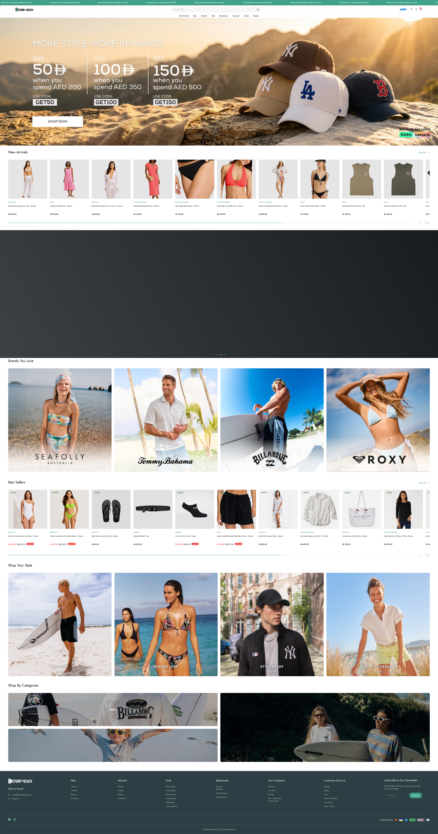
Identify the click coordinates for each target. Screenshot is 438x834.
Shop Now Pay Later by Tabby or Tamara (108, 2)
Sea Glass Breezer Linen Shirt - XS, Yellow (314, 536)
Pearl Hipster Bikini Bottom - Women (187, 206)
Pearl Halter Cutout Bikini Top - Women (230, 206)
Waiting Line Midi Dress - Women (61, 206)
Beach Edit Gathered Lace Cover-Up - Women (107, 206)
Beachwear (223, 16)
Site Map (271, 794)
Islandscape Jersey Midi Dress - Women (146, 206)
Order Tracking (329, 806)
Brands (256, 16)
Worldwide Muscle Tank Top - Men (353, 206)
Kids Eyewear (170, 802)
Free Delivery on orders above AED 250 (60, 2)
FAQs (326, 794)
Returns (326, 790)
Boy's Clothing (171, 787)
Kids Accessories (171, 806)
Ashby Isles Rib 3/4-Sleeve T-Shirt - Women (398, 536)
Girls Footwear (171, 798)
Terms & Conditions (330, 798)
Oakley (136, 532)
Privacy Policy (328, 802)
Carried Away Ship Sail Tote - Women (354, 536)
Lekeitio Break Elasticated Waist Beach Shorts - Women (235, 536)
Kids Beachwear (221, 797)
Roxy (52, 202)
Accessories (75, 798)
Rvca (344, 202)
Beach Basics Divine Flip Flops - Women (105, 536)
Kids (213, 16)
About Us (271, 787)
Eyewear (236, 16)
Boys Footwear (171, 794)
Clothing (74, 787)
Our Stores (271, 790)
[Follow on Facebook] (9, 820)
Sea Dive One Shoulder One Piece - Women (23, 536)
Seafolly (12, 202)
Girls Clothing (170, 790)
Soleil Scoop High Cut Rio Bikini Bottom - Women (66, 536)
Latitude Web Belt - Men (141, 536)
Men (195, 16)
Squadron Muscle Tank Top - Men (395, 206)
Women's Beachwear (219, 788)
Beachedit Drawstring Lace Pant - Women (22, 206)
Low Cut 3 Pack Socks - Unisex (185, 536)
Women (204, 16)
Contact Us (15, 799)
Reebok (178, 532)
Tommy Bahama (140, 202)
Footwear (74, 790)
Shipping (327, 787)
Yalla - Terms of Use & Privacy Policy (274, 799)
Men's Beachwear (222, 793)
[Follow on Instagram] (14, 820)
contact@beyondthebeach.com (22, 795)
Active (246, 16)
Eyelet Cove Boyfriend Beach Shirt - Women (273, 206)
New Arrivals (184, 16)
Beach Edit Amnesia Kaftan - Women (271, 536)
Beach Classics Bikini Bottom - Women (313, 206)
